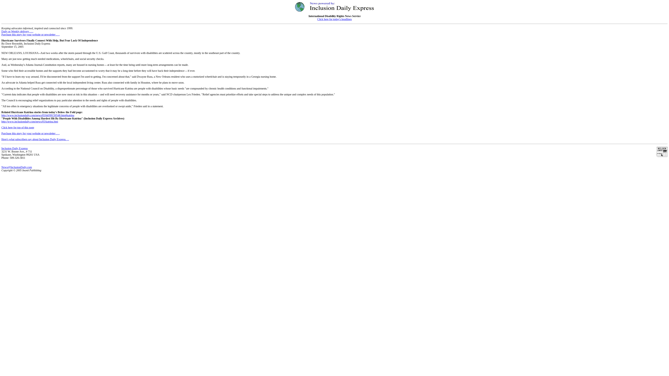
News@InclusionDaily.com (16, 167)
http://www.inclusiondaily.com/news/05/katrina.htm (29, 121)
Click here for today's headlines (334, 19)
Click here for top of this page (17, 127)
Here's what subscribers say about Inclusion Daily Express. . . (35, 139)
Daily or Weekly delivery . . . (17, 31)
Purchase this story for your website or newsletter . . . (30, 34)
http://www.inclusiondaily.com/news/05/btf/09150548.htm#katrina (37, 115)
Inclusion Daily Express (14, 148)
